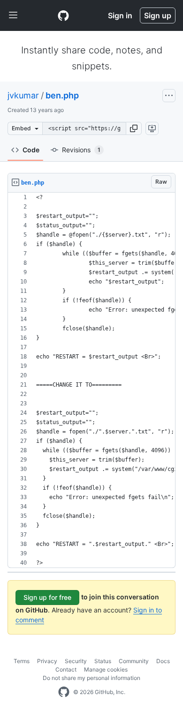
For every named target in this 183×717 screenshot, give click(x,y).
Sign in (120, 15)
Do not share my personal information (91, 677)
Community (134, 661)
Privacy (47, 661)
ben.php (62, 95)
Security (76, 661)
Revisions (81, 150)
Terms (22, 661)
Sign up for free (47, 597)
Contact (65, 669)
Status (102, 661)
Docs (163, 661)
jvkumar (23, 95)
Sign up (157, 15)
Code (31, 150)
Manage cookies (106, 669)
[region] (91, 380)
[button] (134, 128)
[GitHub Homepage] (63, 692)
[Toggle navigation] (13, 15)
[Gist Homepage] (63, 15)
